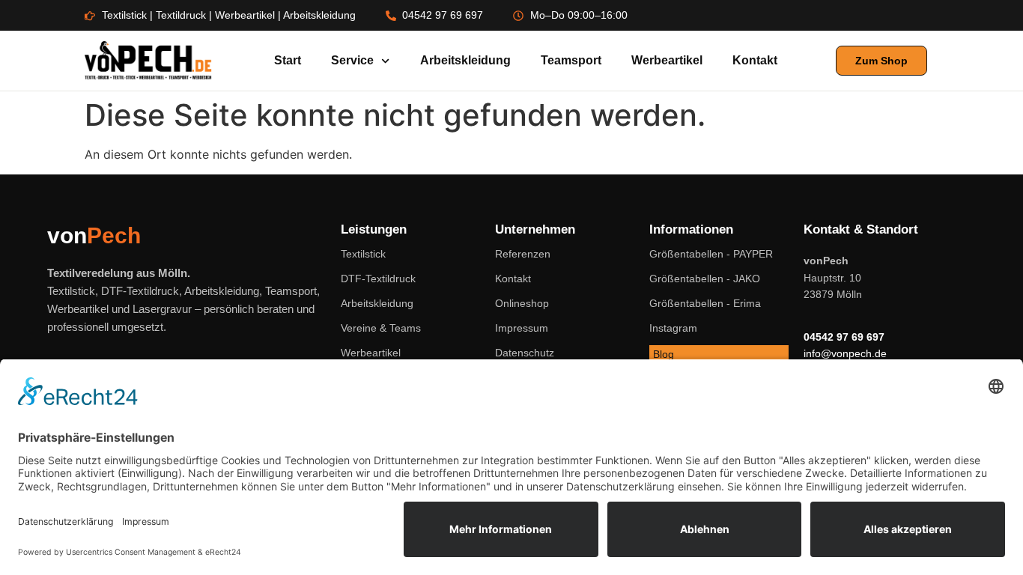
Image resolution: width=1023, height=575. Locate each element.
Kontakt (754, 60)
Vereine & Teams (381, 328)
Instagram (673, 328)
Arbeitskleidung (465, 60)
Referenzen (522, 254)
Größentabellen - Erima (705, 303)
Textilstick (363, 254)
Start (287, 60)
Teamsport (571, 60)
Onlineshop (522, 303)
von (94, 235)
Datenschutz (524, 353)
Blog (663, 354)
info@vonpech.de (845, 353)
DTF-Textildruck (378, 279)
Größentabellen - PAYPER (711, 254)
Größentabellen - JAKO (704, 279)
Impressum (521, 328)
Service (352, 60)
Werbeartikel (666, 60)
